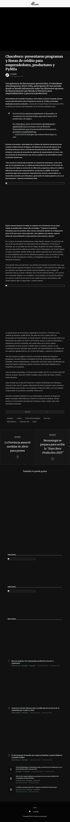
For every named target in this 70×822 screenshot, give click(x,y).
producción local (24, 421)
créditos (19, 418)
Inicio (35, 807)
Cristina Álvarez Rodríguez (32, 418)
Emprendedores (11, 421)
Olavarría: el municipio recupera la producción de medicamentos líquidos (49, 545)
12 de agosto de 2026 (13, 514)
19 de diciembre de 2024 (44, 549)
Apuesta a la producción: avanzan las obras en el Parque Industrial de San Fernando (20, 510)
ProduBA (13, 74)
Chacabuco (10, 418)
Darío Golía (47, 418)
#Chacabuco (20, 124)
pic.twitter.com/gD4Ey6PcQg (24, 132)
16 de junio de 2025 (13, 549)
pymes (34, 421)
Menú (4, 3)
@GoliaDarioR (48, 124)
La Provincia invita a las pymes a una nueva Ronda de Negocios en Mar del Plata (20, 545)
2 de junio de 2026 (42, 516)
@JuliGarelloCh (19, 127)
